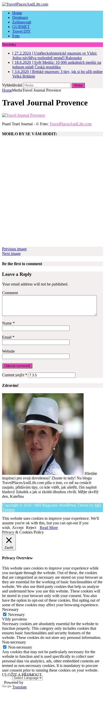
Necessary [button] (10, 609)
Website (8, 351)
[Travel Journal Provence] (23, 115)
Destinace (20, 17)
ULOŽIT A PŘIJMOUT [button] (22, 675)
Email (7, 337)
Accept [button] (17, 527)
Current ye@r (14, 375)
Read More (49, 527)
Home (17, 13)
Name (7, 323)
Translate (19, 687)
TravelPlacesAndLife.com (70, 124)
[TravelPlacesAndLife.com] (52, 4)
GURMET (21, 26)
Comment (10, 293)
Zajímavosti (21, 22)
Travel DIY (21, 31)
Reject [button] (31, 527)
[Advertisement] (52, 194)
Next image (11, 253)
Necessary (16, 614)
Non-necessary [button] (14, 642)
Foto (16, 36)
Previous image (14, 249)
